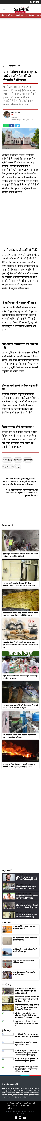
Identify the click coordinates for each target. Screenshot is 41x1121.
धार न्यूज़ (17, 467)
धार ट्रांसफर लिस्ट (8, 467)
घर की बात (30, 15)
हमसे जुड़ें (29, 1106)
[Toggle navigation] (4, 10)
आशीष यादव (15, 112)
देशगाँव (22, 1106)
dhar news (7, 460)
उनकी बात (19, 15)
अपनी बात (9, 15)
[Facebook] (31, 2)
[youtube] (37, 2)
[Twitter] (34, 2)
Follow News (12, 1108)
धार (12, 115)
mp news (18, 460)
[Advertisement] (20, 40)
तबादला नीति (28, 460)
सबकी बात (15, 1106)
